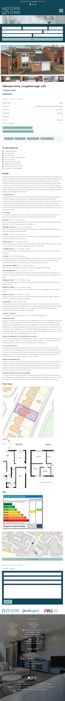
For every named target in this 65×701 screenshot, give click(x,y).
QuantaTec (43, 689)
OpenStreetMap (57, 556)
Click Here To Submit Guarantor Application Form (18, 131)
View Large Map (32, 559)
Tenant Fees (32, 653)
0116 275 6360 (41, 1)
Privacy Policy (32, 661)
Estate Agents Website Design (28, 689)
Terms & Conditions (32, 656)
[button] (32, 542)
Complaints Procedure (32, 663)
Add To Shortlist (19, 138)
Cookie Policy (32, 658)
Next (61, 60)
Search (32, 39)
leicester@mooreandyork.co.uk (33, 630)
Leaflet (52, 556)
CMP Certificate (32, 669)
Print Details (8, 138)
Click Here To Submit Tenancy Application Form (18, 127)
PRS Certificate (32, 666)
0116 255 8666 (27, 1)
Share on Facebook (32, 138)
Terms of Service (48, 686)
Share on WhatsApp (46, 138)
